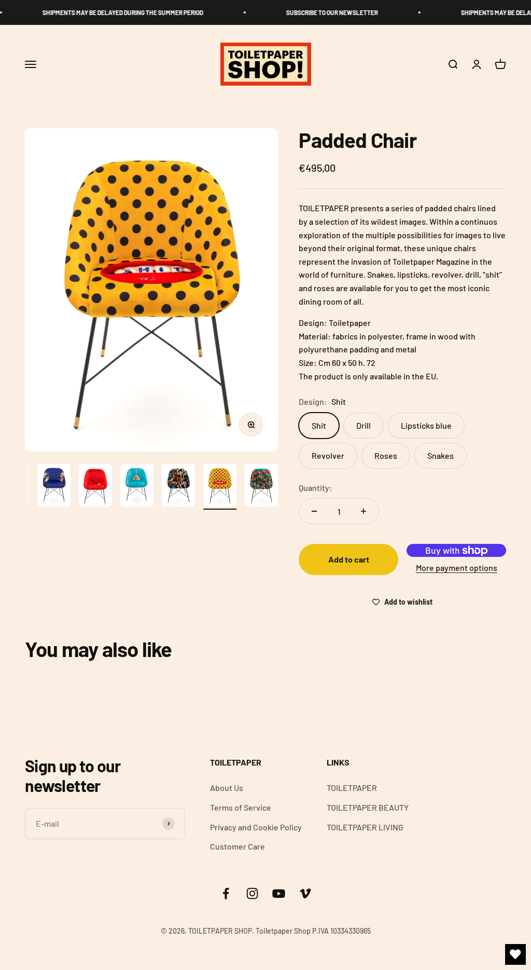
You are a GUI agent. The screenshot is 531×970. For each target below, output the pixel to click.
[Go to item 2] (54, 487)
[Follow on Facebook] (226, 893)
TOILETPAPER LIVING (365, 827)
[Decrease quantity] (314, 511)
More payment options (456, 567)
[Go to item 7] (261, 487)
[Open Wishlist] (515, 954)
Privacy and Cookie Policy (256, 827)
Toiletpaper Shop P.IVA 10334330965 (313, 930)
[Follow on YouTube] (279, 893)
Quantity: (315, 488)
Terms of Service (240, 807)
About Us (226, 788)
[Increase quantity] (363, 511)
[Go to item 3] (95, 487)
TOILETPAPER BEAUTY (368, 807)
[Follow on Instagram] (252, 893)
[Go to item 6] (219, 487)
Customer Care (237, 846)
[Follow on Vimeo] (305, 893)
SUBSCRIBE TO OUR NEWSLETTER (326, 12)
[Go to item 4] (136, 487)
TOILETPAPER (352, 788)
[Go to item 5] (178, 487)
